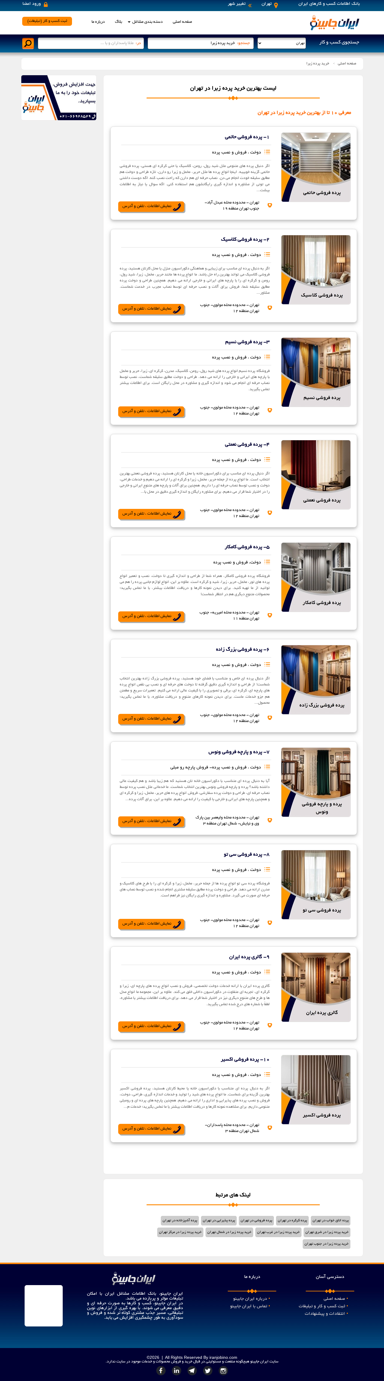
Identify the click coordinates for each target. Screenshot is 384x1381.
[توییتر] (208, 1375)
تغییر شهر (236, 3)
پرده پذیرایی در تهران (219, 1220)
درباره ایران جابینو (251, 1298)
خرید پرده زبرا (317, 64)
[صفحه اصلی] (334, 30)
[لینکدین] (177, 1375)
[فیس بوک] (161, 1375)
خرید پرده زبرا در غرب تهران (278, 1232)
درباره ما (98, 22)
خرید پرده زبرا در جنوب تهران (326, 1244)
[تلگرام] (193, 1375)
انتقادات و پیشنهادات (326, 1313)
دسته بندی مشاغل (147, 22)
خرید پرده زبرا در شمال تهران (229, 1232)
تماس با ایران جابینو (250, 1306)
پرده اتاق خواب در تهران (331, 1220)
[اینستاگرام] (224, 1375)
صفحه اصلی (182, 22)
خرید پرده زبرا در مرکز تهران (180, 1232)
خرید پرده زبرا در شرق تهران (327, 1232)
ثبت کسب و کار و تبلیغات (323, 1306)
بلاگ (118, 22)
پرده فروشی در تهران (256, 1220)
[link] (314, 162)
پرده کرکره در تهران (292, 1220)
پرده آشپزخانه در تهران (180, 1220)
